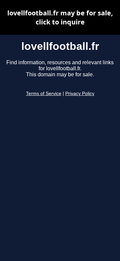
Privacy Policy (79, 93)
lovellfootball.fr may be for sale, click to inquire (60, 17)
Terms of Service (43, 93)
